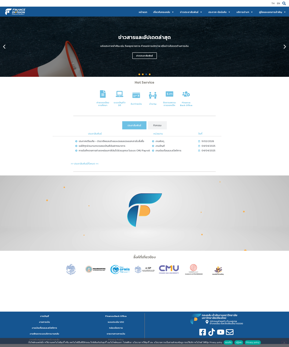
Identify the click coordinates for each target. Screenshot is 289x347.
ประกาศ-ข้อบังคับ (217, 12)
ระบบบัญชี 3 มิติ (119, 104)
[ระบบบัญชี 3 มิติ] (119, 94)
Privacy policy (252, 342)
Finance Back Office (186, 104)
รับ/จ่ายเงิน (136, 104)
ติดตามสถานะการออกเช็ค (169, 104)
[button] (4, 46)
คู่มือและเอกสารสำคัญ (270, 12)
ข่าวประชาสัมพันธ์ (189, 12)
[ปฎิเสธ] (284, 342)
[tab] (134, 125)
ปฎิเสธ (239, 342)
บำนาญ (152, 104)
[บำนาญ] (153, 95)
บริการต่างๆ (242, 12)
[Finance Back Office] (186, 94)
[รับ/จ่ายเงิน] (136, 95)
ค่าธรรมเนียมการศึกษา (102, 104)
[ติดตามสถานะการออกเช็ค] (169, 94)
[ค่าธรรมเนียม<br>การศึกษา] (103, 94)
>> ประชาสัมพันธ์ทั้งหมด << (84, 163)
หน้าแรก (143, 12)
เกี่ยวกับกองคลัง (161, 12)
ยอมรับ (228, 342)
